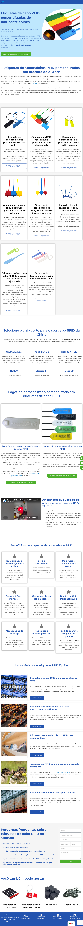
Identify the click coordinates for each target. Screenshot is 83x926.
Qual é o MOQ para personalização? (16, 847)
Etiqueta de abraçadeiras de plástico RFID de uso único (14, 141)
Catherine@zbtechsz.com (10, 917)
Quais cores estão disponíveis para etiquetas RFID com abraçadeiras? (28, 859)
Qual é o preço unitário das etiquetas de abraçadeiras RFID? (24, 851)
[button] (29, 843)
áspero (35, 83)
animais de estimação (62, 772)
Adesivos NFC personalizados (41, 917)
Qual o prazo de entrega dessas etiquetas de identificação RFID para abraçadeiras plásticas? (27, 863)
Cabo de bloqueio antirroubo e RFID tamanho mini (68, 208)
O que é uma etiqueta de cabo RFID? (16, 843)
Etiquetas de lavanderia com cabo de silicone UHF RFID (41, 276)
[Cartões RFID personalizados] (75, 915)
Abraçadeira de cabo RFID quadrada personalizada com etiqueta (14, 209)
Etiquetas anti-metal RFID (11, 906)
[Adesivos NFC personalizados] (41, 915)
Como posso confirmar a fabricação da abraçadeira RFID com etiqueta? (28, 855)
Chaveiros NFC (72, 904)
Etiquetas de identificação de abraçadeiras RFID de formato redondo (41, 209)
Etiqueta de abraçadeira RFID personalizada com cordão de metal (68, 141)
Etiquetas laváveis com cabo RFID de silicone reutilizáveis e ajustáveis (14, 277)
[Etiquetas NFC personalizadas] (58, 915)
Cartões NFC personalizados (25, 917)
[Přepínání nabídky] (43, 1)
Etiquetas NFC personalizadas (58, 917)
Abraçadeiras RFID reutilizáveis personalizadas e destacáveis (41, 141)
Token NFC (52, 904)
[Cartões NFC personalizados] (25, 915)
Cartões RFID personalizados (75, 917)
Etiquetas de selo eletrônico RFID (31, 906)
